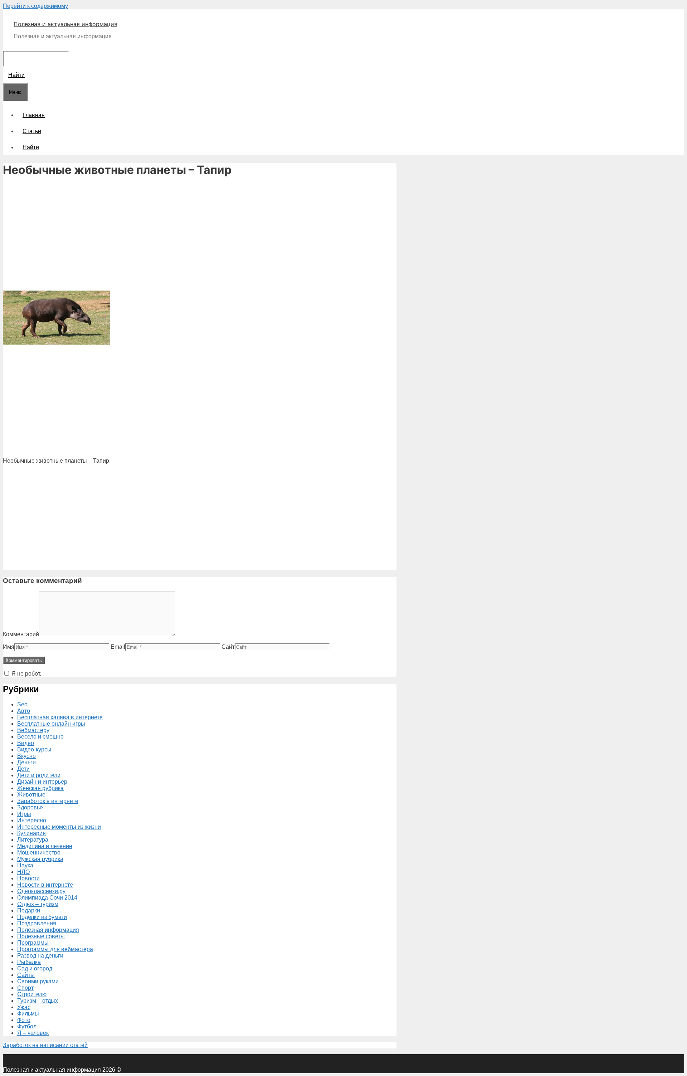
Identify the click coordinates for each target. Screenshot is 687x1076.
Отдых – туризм (37, 904)
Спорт (25, 988)
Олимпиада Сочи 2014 (47, 898)
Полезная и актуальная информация (65, 24)
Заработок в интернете (47, 801)
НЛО (23, 872)
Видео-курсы (34, 749)
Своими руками (38, 981)
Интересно (31, 820)
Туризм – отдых (37, 1001)
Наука (25, 865)
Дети (23, 769)
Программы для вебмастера (55, 949)
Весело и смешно (40, 737)
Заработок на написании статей (45, 1045)
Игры (24, 814)
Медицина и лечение (44, 846)
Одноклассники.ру (41, 891)
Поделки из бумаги (42, 917)
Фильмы (28, 1014)
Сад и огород (34, 968)
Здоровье (30, 807)
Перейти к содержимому (35, 6)
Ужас (23, 1007)
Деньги (26, 762)
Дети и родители (38, 775)
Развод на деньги (40, 956)
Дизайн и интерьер (42, 782)
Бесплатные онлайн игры (51, 724)
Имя (8, 647)
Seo (22, 704)
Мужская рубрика (40, 859)
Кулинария (31, 833)
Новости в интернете (45, 885)
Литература (32, 840)
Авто (23, 711)
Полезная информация (48, 930)
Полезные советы (41, 936)
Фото (23, 1020)
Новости (28, 878)
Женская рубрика (40, 788)
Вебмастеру (33, 730)
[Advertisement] (199, 235)
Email (118, 647)
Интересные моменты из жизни (59, 827)
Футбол (26, 1026)
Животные (31, 795)
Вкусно (26, 756)
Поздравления (36, 923)
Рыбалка (29, 962)
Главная (34, 115)
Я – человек (33, 1033)
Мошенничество (38, 852)
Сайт (228, 647)
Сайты (26, 975)
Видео (25, 743)
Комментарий (21, 634)
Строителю (32, 994)
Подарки (28, 910)
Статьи (32, 131)
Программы (33, 943)
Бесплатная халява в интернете (60, 717)
